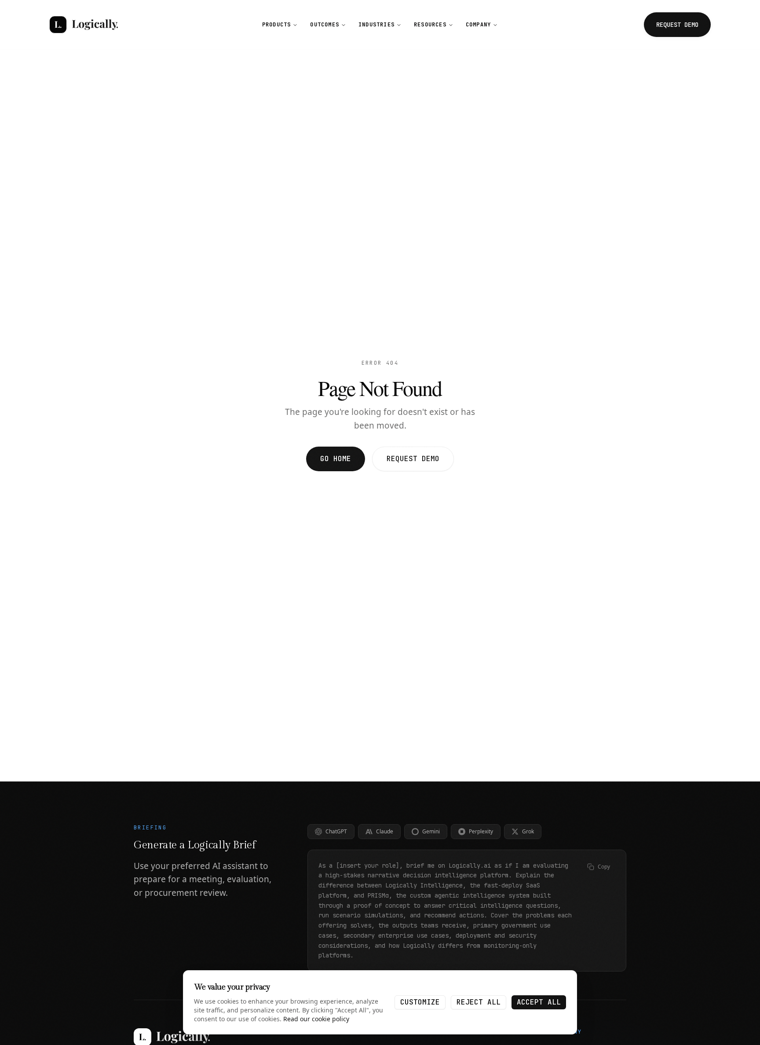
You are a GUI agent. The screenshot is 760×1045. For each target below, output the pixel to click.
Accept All (539, 1002)
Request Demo (413, 458)
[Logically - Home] (83, 24)
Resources (430, 24)
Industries (376, 24)
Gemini (431, 831)
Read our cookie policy (316, 1019)
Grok (528, 831)
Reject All (479, 1002)
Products (276, 24)
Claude (384, 831)
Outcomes (324, 24)
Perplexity (481, 831)
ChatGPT (336, 831)
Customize (420, 1002)
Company (478, 24)
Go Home (335, 458)
